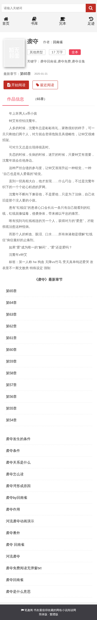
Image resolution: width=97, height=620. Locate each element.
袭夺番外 (13, 533)
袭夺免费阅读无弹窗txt (23, 568)
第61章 (11, 338)
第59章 (11, 361)
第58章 (11, 373)
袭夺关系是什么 (18, 462)
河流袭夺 (13, 556)
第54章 (11, 420)
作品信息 (15, 99)
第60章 (11, 350)
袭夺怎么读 (15, 474)
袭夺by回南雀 (16, 498)
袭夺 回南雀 (15, 544)
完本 (62, 23)
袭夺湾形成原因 (18, 486)
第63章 (11, 314)
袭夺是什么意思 (18, 591)
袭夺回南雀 (15, 580)
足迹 (91, 23)
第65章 (25, 74)
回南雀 (58, 42)
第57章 (11, 385)
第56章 (11, 397)
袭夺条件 (13, 451)
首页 (5, 23)
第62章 (11, 326)
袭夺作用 (13, 509)
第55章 (11, 408)
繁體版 (54, 614)
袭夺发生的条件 (18, 439)
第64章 (11, 303)
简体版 (43, 614)
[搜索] (91, 8)
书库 (34, 23)
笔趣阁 (28, 610)
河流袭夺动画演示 (20, 521)
